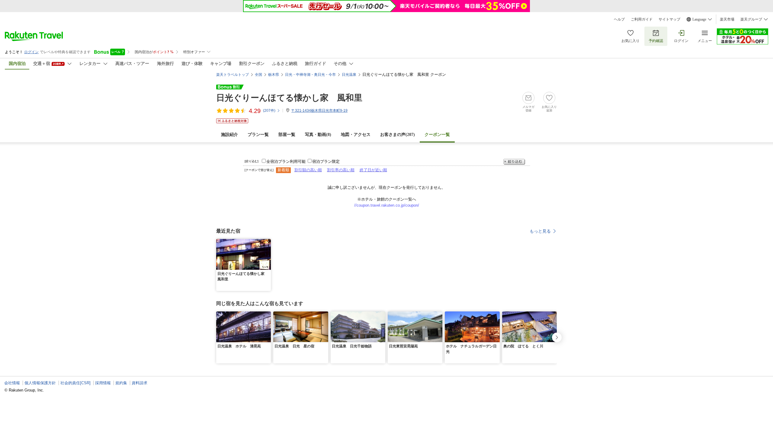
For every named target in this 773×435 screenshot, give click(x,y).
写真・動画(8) (318, 134)
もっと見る (540, 231)
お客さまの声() (397, 134)
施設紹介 (229, 134)
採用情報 (103, 383)
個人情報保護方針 (40, 383)
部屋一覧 (286, 134)
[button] (267, 242)
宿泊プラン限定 (326, 161)
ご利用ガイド (642, 19)
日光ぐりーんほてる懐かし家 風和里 (289, 97)
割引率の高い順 (340, 170)
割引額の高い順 (308, 170)
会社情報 (12, 383)
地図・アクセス (355, 134)
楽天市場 (727, 19)
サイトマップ (669, 19)
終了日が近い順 (373, 170)
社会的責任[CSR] (75, 383)
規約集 (121, 383)
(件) (269, 110)
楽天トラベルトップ (232, 74)
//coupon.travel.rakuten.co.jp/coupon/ (386, 205)
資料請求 (139, 383)
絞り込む (514, 162)
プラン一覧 (258, 134)
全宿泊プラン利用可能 (286, 161)
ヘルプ (619, 19)
